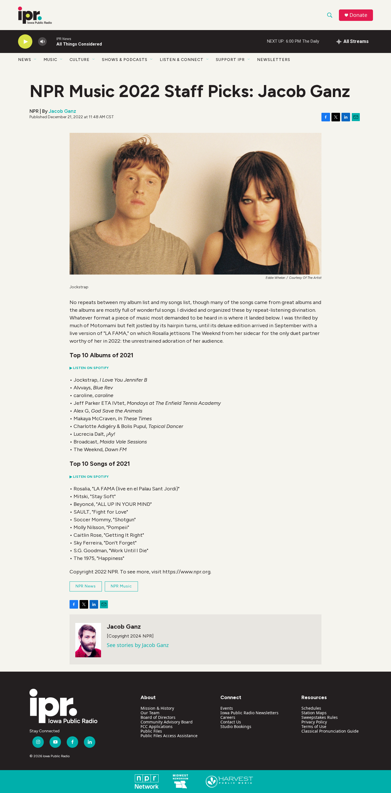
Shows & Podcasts (124, 59)
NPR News (86, 586)
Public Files (151, 731)
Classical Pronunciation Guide (330, 731)
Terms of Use (313, 726)
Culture (80, 59)
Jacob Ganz (62, 111)
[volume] (42, 41)
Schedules (311, 708)
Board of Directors (158, 717)
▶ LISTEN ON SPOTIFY (89, 368)
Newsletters (273, 59)
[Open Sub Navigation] (35, 59)
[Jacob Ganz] (88, 640)
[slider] (51, 41)
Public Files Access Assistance (169, 735)
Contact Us (230, 722)
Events (226, 708)
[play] (25, 41)
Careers (227, 717)
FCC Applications (157, 726)
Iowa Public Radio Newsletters (249, 712)
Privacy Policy (314, 722)
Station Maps (314, 712)
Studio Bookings (235, 726)
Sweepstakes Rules (319, 717)
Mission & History (157, 708)
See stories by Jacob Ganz (138, 645)
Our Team (150, 712)
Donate (358, 15)
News (24, 59)
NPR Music (121, 586)
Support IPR (230, 59)
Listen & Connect (182, 59)
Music (50, 59)
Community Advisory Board (167, 722)
